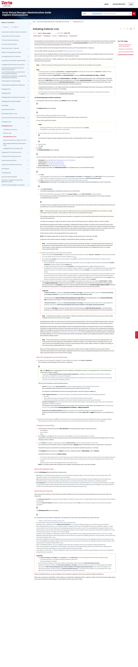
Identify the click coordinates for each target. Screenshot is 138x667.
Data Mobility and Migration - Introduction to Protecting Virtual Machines (14, 76)
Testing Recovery (6, 121)
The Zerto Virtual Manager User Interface (13, 185)
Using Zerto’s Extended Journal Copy (12, 164)
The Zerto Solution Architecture (10, 40)
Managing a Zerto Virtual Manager (11, 101)
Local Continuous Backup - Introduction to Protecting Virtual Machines (13, 72)
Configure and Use (63, 36)
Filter (84, 13)
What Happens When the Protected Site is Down (14, 144)
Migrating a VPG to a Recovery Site (11, 152)
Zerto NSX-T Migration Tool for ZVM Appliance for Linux (12, 180)
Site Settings (5, 105)
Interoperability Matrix (119, 4)
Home (34, 21)
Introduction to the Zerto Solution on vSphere (14, 32)
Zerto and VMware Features (9, 176)
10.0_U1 (54, 36)
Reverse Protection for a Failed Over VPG (14, 140)
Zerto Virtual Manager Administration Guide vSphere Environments (53, 21)
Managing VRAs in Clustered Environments (13, 97)
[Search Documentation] (134, 14)
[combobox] (109, 14)
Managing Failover (7, 125)
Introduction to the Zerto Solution (11, 36)
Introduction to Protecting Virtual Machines (14, 60)
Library (106, 4)
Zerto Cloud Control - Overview (10, 48)
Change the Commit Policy (126, 49)
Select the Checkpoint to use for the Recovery (125, 45)
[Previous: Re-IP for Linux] (121, 28)
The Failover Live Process (10, 129)
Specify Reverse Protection (126, 54)
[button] (101, 13)
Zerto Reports (5, 168)
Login (131, 4)
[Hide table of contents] (31, 22)
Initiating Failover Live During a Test (13, 148)
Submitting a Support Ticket (9, 113)
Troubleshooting (6, 172)
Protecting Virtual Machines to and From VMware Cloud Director (13, 68)
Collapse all (16, 27)
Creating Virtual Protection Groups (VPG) (13, 64)
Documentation (73, 36)
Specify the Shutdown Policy (126, 52)
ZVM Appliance (47, 36)
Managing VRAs (6, 93)
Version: (35, 33)
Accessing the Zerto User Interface (11, 56)
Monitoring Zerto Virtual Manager (11, 81)
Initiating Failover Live (9, 136)
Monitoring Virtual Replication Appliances (13, 85)
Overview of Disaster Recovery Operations (13, 117)
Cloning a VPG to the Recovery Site (11, 156)
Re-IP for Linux (7, 133)
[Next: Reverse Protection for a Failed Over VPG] (124, 28)
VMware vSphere (37, 36)
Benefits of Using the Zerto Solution (11, 52)
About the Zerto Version (8, 109)
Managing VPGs (6, 89)
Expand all (6, 27)
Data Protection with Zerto (9, 160)
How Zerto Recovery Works (9, 44)
